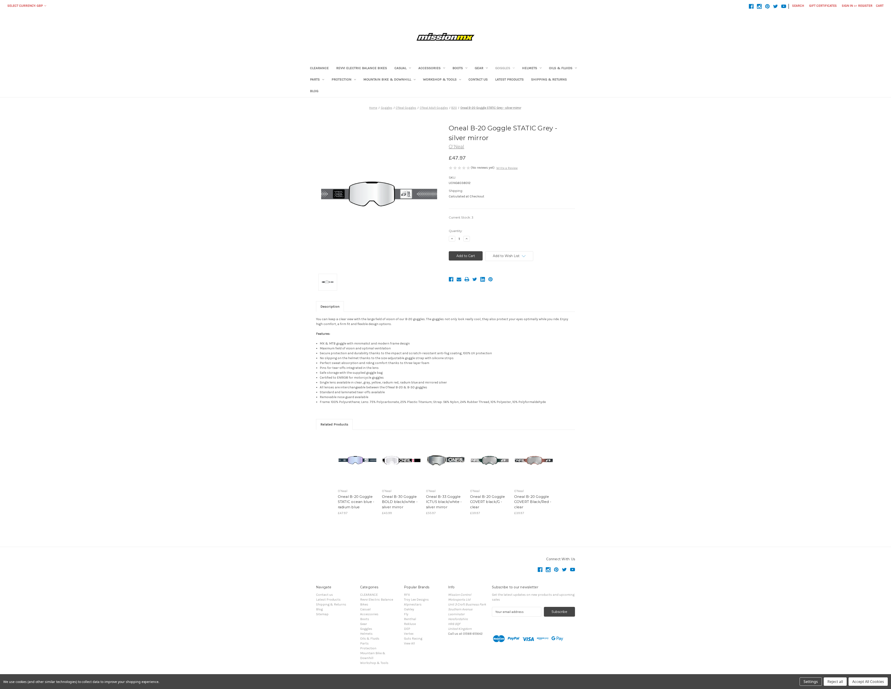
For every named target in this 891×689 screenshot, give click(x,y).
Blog (314, 91)
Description (329, 306)
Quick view (357, 456)
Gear (479, 68)
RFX (407, 595)
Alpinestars (413, 604)
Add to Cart (357, 464)
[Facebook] (451, 279)
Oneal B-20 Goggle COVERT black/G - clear (487, 501)
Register (865, 6)
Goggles (502, 68)
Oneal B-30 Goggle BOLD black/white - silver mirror (400, 501)
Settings (811, 681)
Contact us (478, 79)
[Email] (459, 279)
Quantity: (455, 231)
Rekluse (410, 624)
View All (409, 643)
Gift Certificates (823, 6)
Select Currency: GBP (25, 6)
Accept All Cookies (868, 681)
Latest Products (509, 79)
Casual (400, 68)
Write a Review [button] (507, 168)
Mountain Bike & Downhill (387, 79)
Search (798, 6)
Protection (342, 79)
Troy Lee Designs (416, 600)
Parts (315, 79)
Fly (406, 614)
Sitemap (322, 614)
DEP (407, 629)
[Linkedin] (482, 279)
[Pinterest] (490, 279)
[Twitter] (474, 279)
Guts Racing (413, 639)
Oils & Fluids (560, 68)
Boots (457, 68)
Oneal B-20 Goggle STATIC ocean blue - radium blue (356, 501)
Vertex (408, 634)
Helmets (529, 68)
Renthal (410, 619)
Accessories (429, 68)
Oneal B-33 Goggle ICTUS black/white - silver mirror (444, 501)
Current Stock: (461, 217)
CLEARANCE (319, 68)
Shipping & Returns (549, 79)
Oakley (409, 609)
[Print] (467, 279)
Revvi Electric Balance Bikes (361, 68)
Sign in (847, 6)
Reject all (835, 681)
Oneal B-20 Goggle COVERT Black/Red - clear (533, 501)
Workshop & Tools (440, 79)
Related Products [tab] (334, 424)
